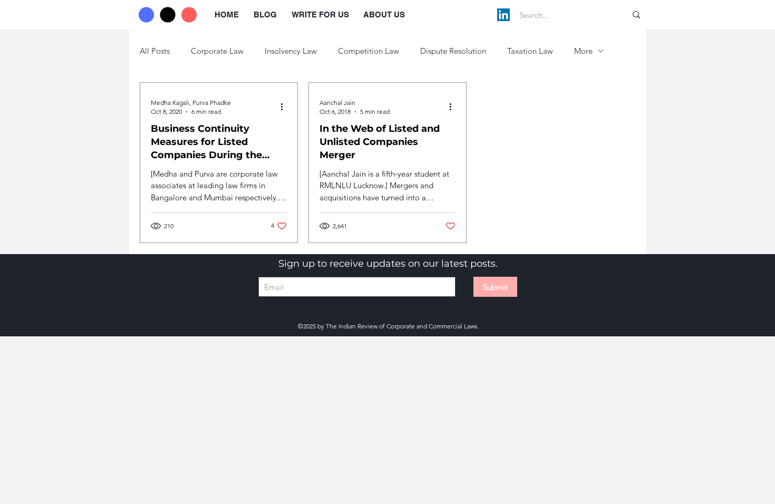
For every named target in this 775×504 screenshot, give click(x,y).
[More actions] (285, 106)
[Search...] (636, 15)
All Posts (155, 51)
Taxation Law (530, 51)
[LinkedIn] (503, 14)
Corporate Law (217, 51)
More (583, 51)
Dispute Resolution (453, 51)
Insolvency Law (291, 51)
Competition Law (368, 51)
